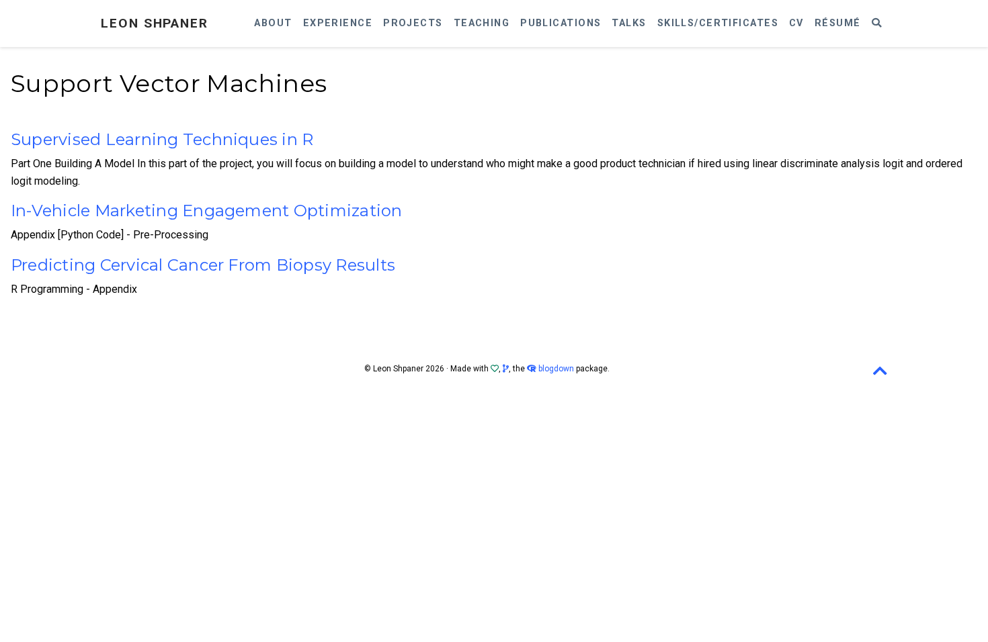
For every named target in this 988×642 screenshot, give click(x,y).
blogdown (556, 368)
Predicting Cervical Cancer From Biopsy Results (203, 265)
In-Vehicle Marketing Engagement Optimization (207, 210)
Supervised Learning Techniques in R (162, 139)
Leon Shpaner (154, 23)
